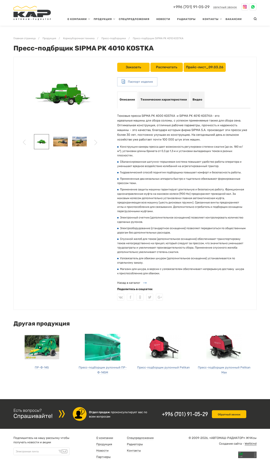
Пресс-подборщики (113, 38)
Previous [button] (24, 142)
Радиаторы (186, 19)
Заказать (133, 67)
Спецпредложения (134, 19)
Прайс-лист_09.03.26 (204, 67)
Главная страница (24, 38)
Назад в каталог (128, 283)
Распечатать (166, 67)
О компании (77, 19)
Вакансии (234, 19)
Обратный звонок (225, 7)
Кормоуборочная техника (78, 38)
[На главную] (32, 21)
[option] (62, 93)
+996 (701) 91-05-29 (191, 7)
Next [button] (95, 142)
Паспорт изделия (140, 82)
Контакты (211, 19)
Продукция (103, 19)
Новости (163, 19)
